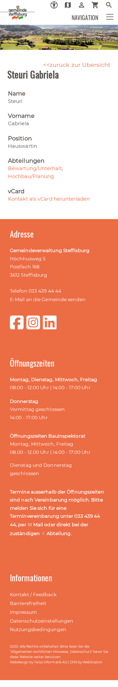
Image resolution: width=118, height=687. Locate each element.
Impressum (23, 612)
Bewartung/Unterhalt (35, 168)
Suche (111, 5)
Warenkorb (97, 5)
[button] (106, 18)
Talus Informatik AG (50, 662)
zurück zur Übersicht (80, 64)
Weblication (92, 662)
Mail (38, 524)
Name (17, 93)
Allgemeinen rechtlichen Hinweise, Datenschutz (51, 652)
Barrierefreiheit (28, 603)
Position (20, 138)
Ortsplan (70, 5)
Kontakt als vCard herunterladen (49, 199)
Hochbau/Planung (31, 176)
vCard (16, 191)
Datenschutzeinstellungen (41, 621)
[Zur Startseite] (8, 8)
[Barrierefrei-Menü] (54, 5)
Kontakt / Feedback (33, 594)
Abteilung (59, 533)
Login (83, 5)
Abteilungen (26, 160)
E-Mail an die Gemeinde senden (48, 299)
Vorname (21, 115)
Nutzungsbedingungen (38, 629)
